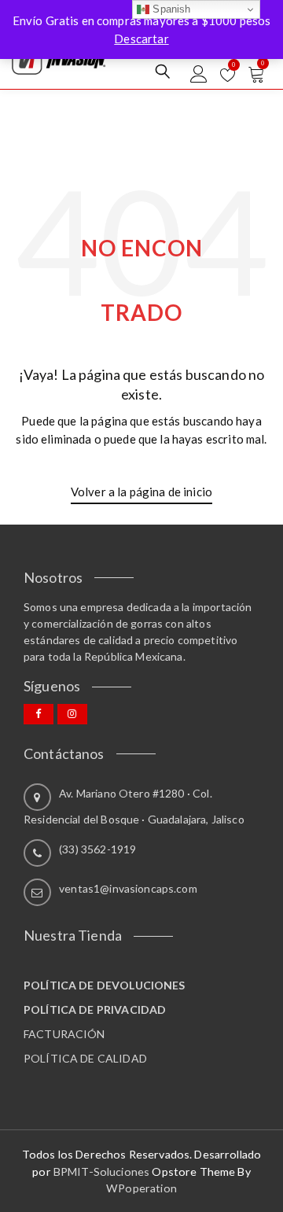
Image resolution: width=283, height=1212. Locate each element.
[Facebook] (38, 714)
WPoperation (141, 1188)
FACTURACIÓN (64, 1034)
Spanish (169, 9)
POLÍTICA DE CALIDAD (85, 1058)
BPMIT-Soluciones (101, 1171)
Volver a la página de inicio (141, 491)
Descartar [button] (141, 38)
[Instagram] (72, 714)
